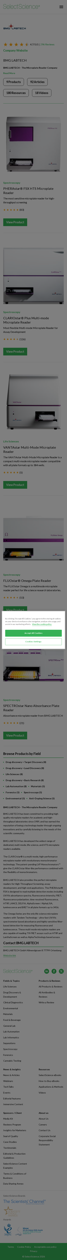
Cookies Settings (33, 642)
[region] (33, 630)
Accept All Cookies (33, 633)
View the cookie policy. (42, 624)
